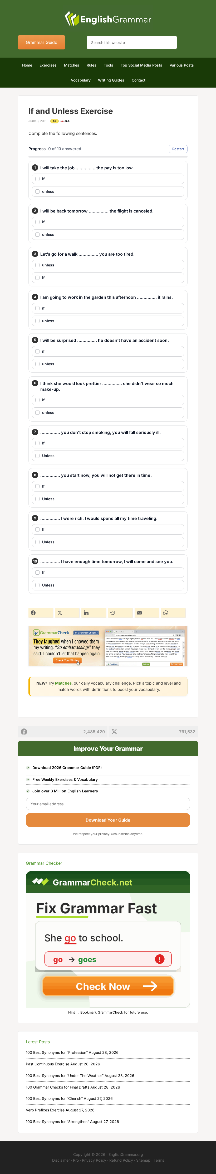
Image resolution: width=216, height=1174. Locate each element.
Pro (76, 1160)
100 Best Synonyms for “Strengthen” (57, 1121)
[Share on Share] (40, 613)
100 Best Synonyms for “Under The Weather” (65, 1075)
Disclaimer (61, 1160)
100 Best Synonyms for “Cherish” (54, 1098)
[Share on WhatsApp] (173, 613)
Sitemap (143, 1160)
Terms (159, 1160)
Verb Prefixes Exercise (45, 1110)
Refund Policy (121, 1160)
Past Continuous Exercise (47, 1064)
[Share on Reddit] (120, 613)
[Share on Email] (147, 613)
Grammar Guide (41, 42)
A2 (54, 121)
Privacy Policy (94, 1160)
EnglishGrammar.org (126, 1154)
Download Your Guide (108, 820)
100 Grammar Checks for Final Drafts (57, 1087)
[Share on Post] (67, 613)
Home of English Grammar (108, 18)
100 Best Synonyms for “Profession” (57, 1052)
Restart (178, 149)
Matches (63, 683)
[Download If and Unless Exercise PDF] (65, 121)
